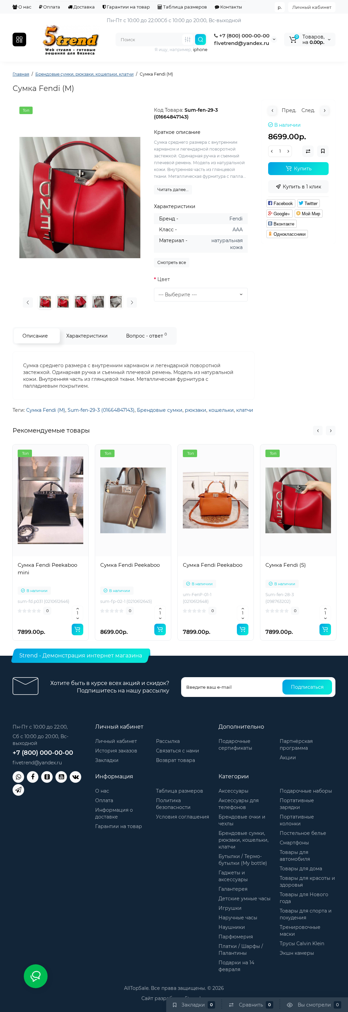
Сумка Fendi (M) (45, 410)
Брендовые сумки (159, 410)
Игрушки (230, 908)
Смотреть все (171, 262)
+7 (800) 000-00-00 (243, 35)
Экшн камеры (297, 953)
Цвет (163, 279)
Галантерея (233, 889)
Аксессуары (233, 791)
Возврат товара (175, 760)
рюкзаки (195, 410)
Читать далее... (173, 189)
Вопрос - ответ (146, 335)
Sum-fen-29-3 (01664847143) (101, 410)
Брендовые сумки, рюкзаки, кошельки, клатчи (243, 840)
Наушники (232, 927)
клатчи (244, 410)
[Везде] (187, 39)
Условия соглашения (182, 817)
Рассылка (168, 741)
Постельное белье (303, 833)
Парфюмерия (236, 937)
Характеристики (87, 336)
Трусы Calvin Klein (302, 943)
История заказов (116, 751)
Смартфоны (294, 843)
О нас (24, 7)
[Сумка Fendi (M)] (79, 198)
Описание (35, 336)
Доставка (83, 7)
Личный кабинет (311, 7)
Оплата (51, 7)
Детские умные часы (245, 899)
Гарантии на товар (128, 7)
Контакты (230, 7)
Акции (288, 757)
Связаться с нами (177, 751)
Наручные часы (238, 918)
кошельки (221, 410)
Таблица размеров (184, 7)
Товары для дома (301, 869)
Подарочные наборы (306, 791)
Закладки (107, 760)
